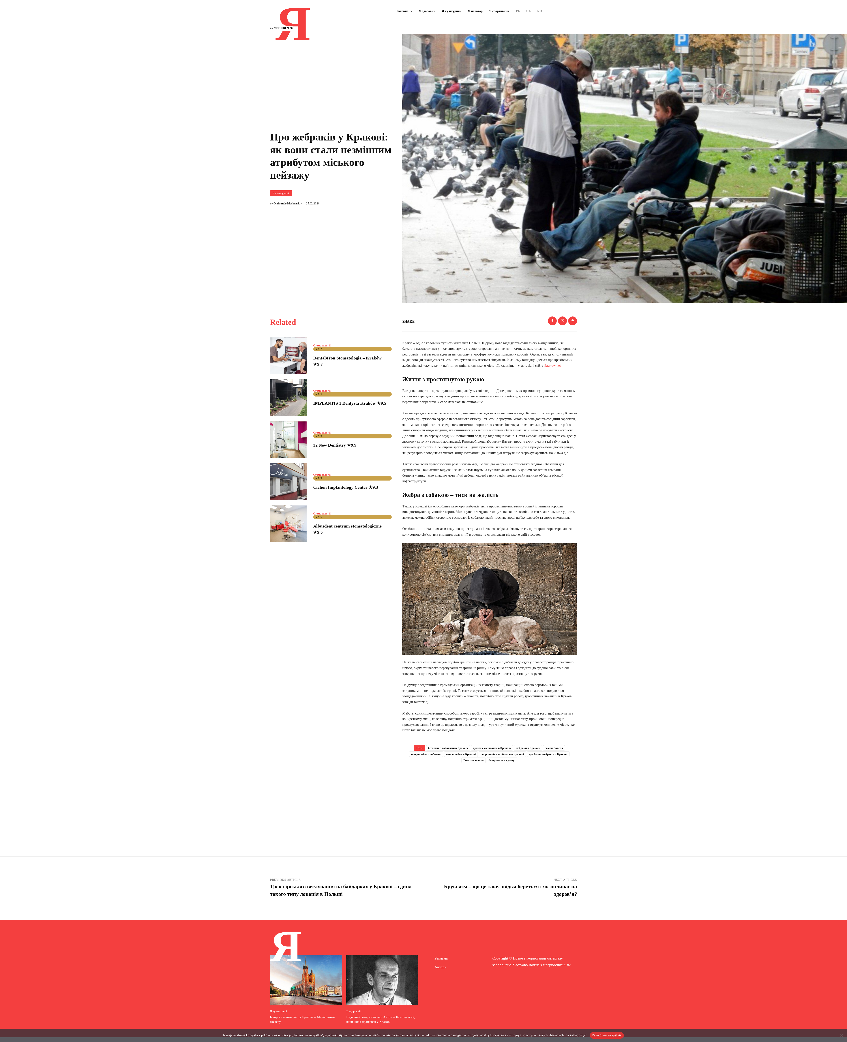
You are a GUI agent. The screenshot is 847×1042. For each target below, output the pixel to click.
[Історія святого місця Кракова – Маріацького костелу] (306, 980)
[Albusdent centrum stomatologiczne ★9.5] (288, 523)
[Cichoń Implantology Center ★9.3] (288, 481)
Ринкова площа (473, 760)
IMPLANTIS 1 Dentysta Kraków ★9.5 (349, 403)
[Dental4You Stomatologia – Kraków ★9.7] (288, 355)
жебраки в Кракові (528, 748)
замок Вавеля (554, 748)
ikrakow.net (552, 365)
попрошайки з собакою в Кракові (502, 754)
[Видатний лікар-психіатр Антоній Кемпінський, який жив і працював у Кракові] (382, 980)
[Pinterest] (572, 320)
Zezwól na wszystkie (607, 1035)
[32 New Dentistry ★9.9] (288, 439)
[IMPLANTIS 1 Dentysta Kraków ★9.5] (288, 397)
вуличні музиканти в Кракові (492, 748)
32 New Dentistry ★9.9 (334, 445)
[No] (841, 1035)
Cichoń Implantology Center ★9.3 (345, 487)
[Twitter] (562, 320)
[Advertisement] (490, 802)
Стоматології (322, 345)
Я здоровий (353, 1011)
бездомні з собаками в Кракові (448, 748)
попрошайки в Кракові (461, 754)
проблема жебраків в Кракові (548, 754)
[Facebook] (552, 320)
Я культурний (281, 193)
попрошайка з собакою (426, 754)
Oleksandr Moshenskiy (288, 203)
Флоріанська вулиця (502, 760)
